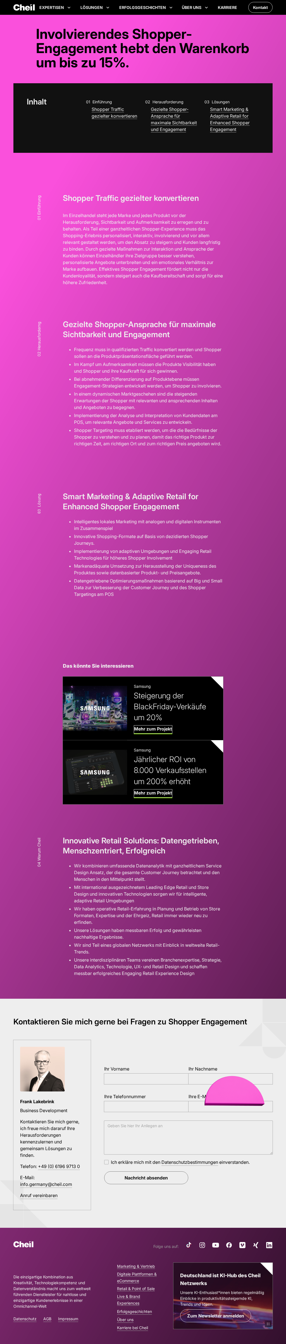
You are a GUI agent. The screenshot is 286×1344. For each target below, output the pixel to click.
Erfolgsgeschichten (134, 1311)
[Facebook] (229, 1245)
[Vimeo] (242, 1245)
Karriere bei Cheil (132, 1327)
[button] (55, 7)
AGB (47, 1318)
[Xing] (255, 1245)
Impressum (68, 1318)
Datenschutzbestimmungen (189, 1162)
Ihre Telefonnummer (125, 1096)
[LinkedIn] (269, 1245)
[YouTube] (215, 1245)
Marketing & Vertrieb (136, 1266)
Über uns (125, 1319)
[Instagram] (202, 1245)
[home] (24, 7)
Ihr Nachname (203, 1069)
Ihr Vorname (116, 1069)
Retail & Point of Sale (136, 1288)
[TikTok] (188, 1245)
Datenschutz (25, 1318)
